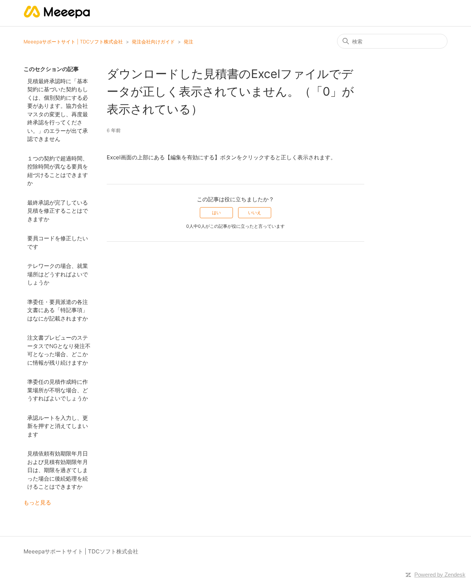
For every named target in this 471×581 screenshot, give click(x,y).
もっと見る (37, 502)
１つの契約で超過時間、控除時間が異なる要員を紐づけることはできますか (57, 171)
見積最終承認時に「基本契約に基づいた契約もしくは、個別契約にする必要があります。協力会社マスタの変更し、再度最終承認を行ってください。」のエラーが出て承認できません (57, 110)
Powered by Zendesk (439, 574)
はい (216, 212)
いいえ (254, 212)
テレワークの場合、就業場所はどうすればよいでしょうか (57, 274)
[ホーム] (57, 16)
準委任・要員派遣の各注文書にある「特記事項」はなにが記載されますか (57, 310)
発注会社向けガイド (153, 42)
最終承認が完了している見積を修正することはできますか (57, 211)
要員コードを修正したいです (57, 242)
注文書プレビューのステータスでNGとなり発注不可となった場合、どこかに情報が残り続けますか (59, 350)
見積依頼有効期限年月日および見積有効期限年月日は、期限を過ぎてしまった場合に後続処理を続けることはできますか (57, 470)
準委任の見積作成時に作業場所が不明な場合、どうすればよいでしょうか (57, 390)
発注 (188, 42)
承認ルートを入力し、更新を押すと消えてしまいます (57, 426)
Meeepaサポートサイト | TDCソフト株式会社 (73, 42)
